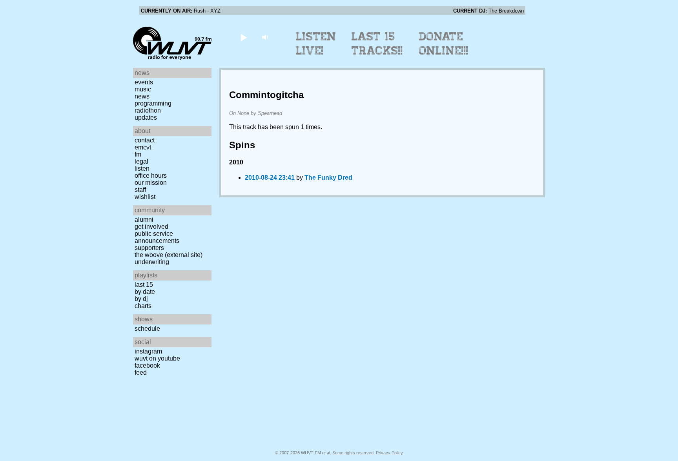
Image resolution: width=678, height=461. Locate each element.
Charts (143, 305)
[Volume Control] (266, 37)
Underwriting (152, 262)
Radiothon (148, 110)
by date (145, 291)
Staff (140, 189)
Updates (146, 117)
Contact (145, 140)
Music (143, 89)
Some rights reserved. (353, 452)
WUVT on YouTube (157, 358)
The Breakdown (506, 11)
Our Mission (151, 182)
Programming (153, 103)
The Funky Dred (328, 177)
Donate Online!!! (443, 43)
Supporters (149, 247)
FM (138, 154)
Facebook (147, 365)
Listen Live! (316, 43)
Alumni (144, 219)
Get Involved (151, 226)
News (142, 96)
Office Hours (151, 175)
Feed (141, 372)
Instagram (148, 351)
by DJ (141, 298)
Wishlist (145, 196)
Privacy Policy (389, 452)
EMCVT (143, 147)
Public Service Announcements (157, 237)
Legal (141, 161)
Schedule (147, 328)
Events (144, 82)
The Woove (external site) (168, 254)
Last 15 (144, 284)
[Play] (243, 37)
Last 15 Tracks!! (377, 43)
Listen (142, 168)
